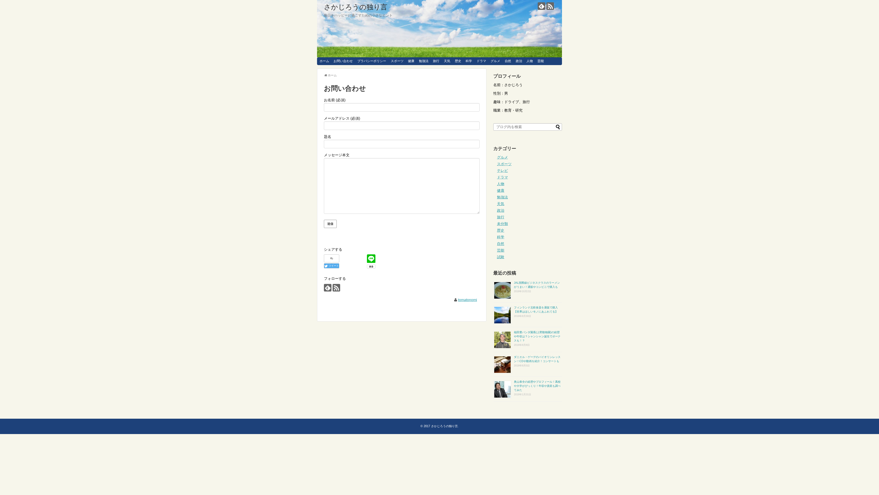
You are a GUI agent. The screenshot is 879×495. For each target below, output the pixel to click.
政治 (519, 61)
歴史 (458, 61)
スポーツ (397, 61)
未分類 (502, 224)
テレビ (502, 171)
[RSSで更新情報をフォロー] (550, 6)
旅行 (436, 61)
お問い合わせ (343, 61)
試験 (500, 257)
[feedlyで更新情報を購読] (541, 6)
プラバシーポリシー (371, 61)
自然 (508, 61)
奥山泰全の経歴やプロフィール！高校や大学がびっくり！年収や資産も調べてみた (537, 386)
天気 (447, 61)
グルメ (495, 61)
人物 (529, 61)
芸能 (540, 61)
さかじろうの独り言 (355, 7)
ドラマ (481, 61)
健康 (411, 61)
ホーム (324, 61)
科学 (469, 61)
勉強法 (424, 61)
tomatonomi (467, 300)
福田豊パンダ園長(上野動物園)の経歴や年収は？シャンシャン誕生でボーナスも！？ (537, 336)
